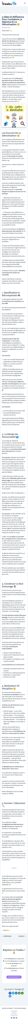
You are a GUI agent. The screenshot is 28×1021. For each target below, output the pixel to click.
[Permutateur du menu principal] (25, 3)
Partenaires (14, 1015)
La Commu (14, 1011)
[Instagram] (14, 1018)
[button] (14, 977)
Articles (14, 1013)
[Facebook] (16, 1018)
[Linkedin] (11, 1018)
